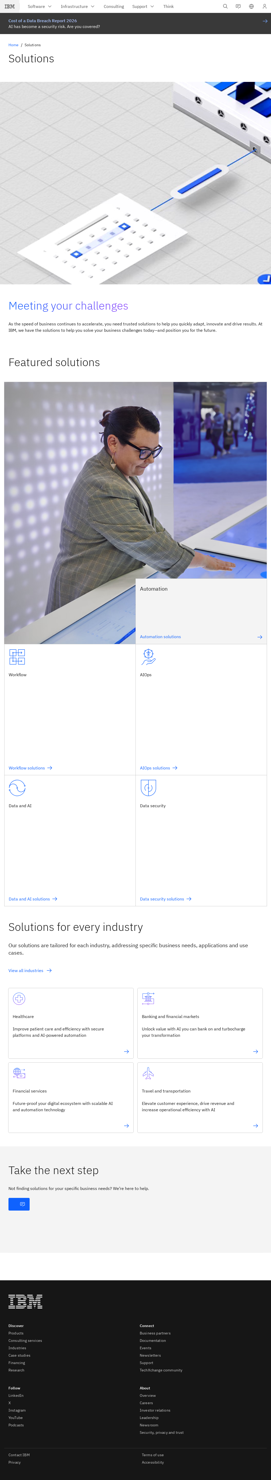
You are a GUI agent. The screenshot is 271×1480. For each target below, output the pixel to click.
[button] (251, 6)
